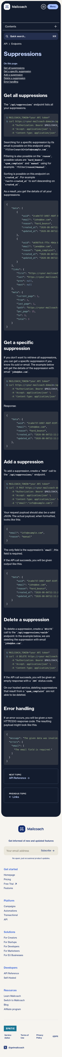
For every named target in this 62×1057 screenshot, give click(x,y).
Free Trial (9, 883)
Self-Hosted (10, 977)
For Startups (10, 942)
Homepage (9, 875)
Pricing (7, 879)
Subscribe (46, 850)
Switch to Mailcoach (14, 1000)
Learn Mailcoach (12, 996)
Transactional (11, 915)
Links (16, 796)
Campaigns (9, 906)
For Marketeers (12, 950)
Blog (6, 1004)
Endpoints (16, 43)
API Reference (17, 778)
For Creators (10, 937)
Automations (10, 910)
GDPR (55, 1036)
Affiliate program (12, 1009)
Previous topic (17, 793)
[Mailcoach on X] (31, 1047)
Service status (7, 1036)
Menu (53, 6)
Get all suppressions (14, 68)
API (5, 43)
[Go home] (15, 7)
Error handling (11, 81)
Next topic (15, 774)
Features (8, 888)
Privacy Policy (39, 1036)
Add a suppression (13, 74)
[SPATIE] (31, 1028)
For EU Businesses (13, 955)
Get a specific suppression (17, 71)
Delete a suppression (14, 78)
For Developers (11, 946)
